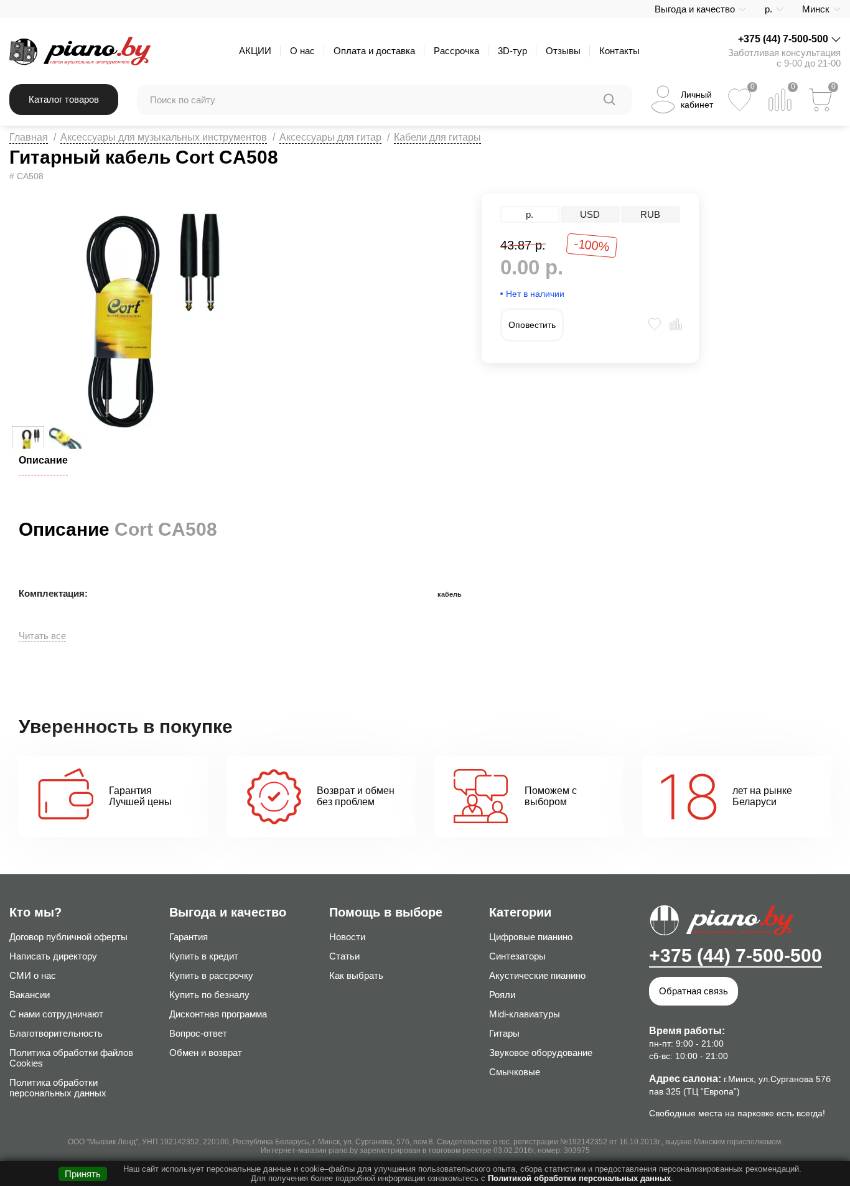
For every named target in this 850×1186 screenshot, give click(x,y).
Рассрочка (456, 50)
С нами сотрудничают (56, 1014)
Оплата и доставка (374, 50)
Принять (83, 1174)
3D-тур (512, 50)
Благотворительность (56, 1033)
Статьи (344, 956)
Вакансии (29, 994)
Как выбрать (356, 975)
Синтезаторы (517, 956)
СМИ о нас (32, 975)
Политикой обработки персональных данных (579, 1178)
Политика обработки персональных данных (57, 1087)
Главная (28, 137)
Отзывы (563, 50)
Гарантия (188, 937)
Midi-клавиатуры (524, 1014)
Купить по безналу (209, 994)
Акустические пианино (537, 975)
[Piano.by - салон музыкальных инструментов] (80, 51)
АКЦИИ (255, 50)
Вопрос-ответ (198, 1033)
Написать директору (53, 956)
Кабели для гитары (437, 137)
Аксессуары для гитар (330, 137)
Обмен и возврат (205, 1052)
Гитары (504, 1033)
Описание (43, 460)
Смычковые (514, 1072)
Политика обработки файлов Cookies (71, 1057)
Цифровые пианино (530, 937)
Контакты (619, 50)
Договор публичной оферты (68, 937)
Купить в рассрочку (211, 975)
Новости (347, 937)
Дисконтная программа (218, 1014)
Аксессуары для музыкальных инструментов (163, 137)
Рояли (502, 994)
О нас (302, 50)
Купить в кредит (203, 956)
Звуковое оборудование (540, 1052)
